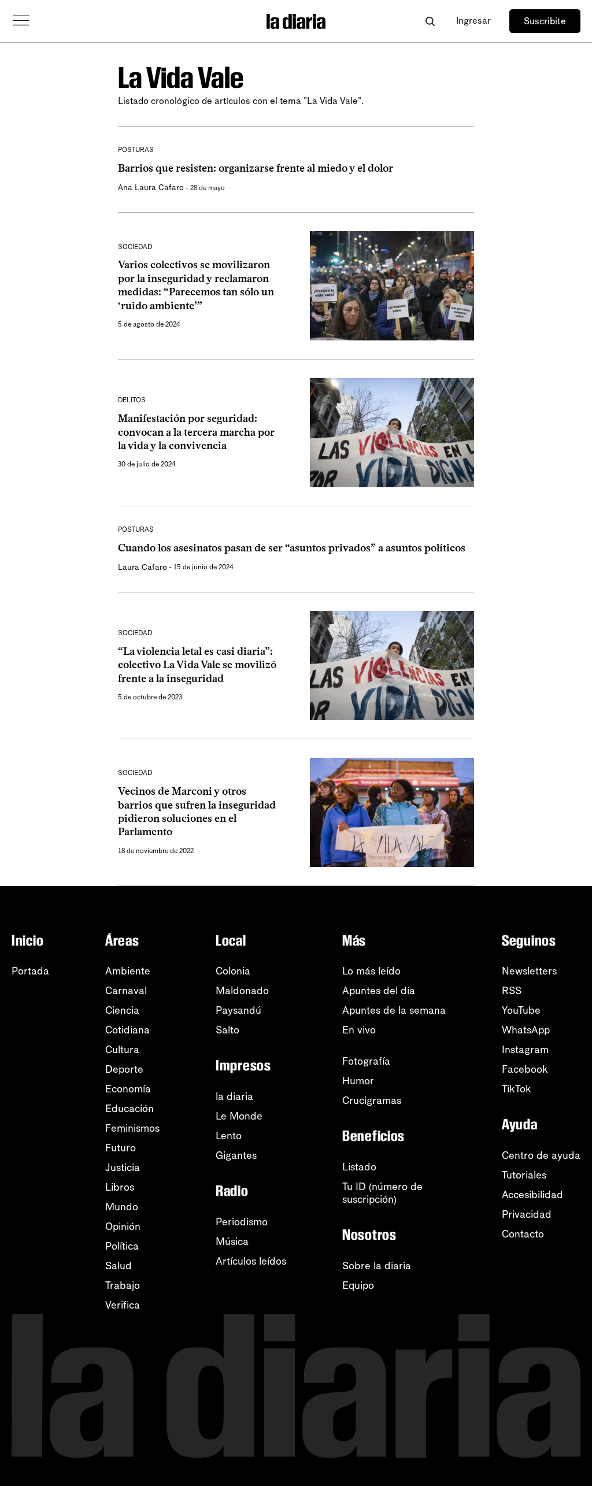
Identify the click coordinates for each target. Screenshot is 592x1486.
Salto (227, 1030)
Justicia (122, 1167)
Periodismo (242, 1222)
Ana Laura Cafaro (151, 187)
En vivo (359, 1030)
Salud (118, 1265)
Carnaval (126, 990)
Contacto (523, 1234)
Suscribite (545, 21)
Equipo (358, 1285)
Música (232, 1241)
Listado (359, 1167)
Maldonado (242, 990)
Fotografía (366, 1061)
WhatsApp (526, 1030)
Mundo (121, 1206)
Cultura (122, 1049)
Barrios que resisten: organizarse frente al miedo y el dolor (255, 168)
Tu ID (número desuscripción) (382, 1193)
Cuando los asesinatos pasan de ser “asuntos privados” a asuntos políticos (291, 548)
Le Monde (239, 1116)
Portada (30, 971)
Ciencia (122, 1010)
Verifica (122, 1305)
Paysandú (238, 1010)
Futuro (120, 1148)
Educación (129, 1108)
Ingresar (473, 20)
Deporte (124, 1069)
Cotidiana (127, 1030)
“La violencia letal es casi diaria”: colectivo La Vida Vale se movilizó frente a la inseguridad (197, 665)
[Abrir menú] (21, 21)
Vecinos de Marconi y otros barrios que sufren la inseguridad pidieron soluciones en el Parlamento (197, 811)
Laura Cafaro (142, 567)
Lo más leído (371, 971)
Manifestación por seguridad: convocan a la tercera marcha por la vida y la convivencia (196, 432)
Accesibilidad (532, 1194)
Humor (358, 1080)
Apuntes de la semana (394, 1010)
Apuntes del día (378, 990)
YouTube (521, 1010)
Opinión (122, 1226)
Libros (119, 1187)
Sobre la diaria (376, 1265)
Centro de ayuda (541, 1155)
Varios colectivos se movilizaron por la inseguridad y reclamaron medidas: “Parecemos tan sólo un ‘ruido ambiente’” (196, 285)
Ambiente (127, 971)
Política (122, 1246)
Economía (128, 1089)
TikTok (516, 1089)
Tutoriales (524, 1175)
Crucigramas (371, 1100)
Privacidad (527, 1214)
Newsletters (529, 971)
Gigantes (236, 1155)
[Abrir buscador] (430, 21)
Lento (229, 1135)
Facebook (525, 1069)
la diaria (234, 1096)
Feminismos (132, 1128)
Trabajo (122, 1285)
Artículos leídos (251, 1261)
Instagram (525, 1049)
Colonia (233, 971)
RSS (511, 990)
